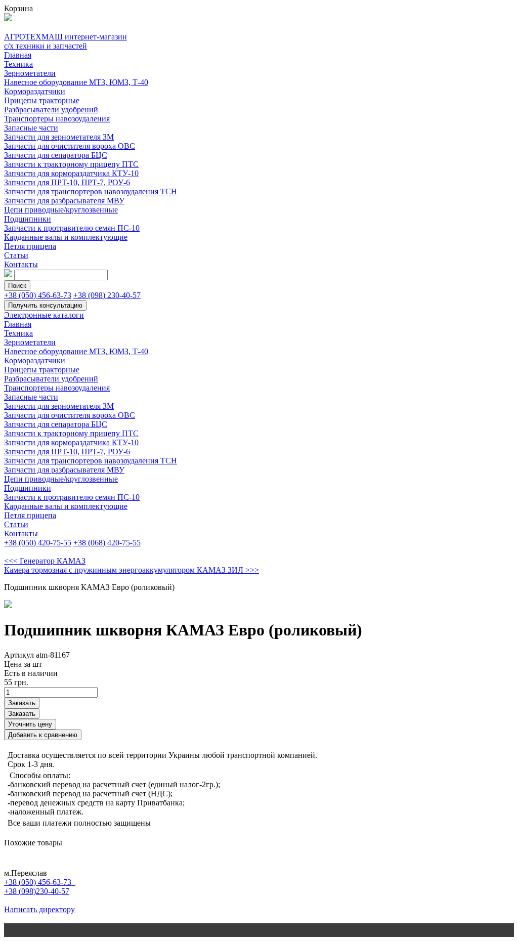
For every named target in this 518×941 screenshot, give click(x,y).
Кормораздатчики (34, 91)
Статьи (16, 255)
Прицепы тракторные (41, 100)
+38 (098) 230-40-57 (107, 295)
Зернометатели (30, 73)
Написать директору (39, 909)
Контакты (21, 264)
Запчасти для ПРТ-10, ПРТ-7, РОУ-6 (67, 182)
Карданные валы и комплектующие (65, 237)
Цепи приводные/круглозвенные (61, 209)
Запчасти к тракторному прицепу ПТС (71, 164)
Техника (18, 64)
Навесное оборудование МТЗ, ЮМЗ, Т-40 (76, 82)
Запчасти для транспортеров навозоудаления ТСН (90, 191)
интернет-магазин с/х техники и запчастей (65, 41)
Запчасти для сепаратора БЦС (55, 155)
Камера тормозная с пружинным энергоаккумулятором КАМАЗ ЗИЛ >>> (131, 570)
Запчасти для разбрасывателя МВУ (64, 200)
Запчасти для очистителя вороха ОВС (69, 146)
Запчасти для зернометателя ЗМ (59, 137)
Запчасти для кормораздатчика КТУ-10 (71, 173)
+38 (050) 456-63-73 (37, 295)
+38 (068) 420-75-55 (107, 542)
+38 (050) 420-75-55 (37, 542)
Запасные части (31, 127)
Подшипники (27, 219)
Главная (17, 55)
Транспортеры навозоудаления (57, 118)
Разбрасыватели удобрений (51, 109)
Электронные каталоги (44, 315)
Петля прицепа (30, 246)
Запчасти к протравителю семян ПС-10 (72, 228)
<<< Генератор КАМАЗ (44, 561)
